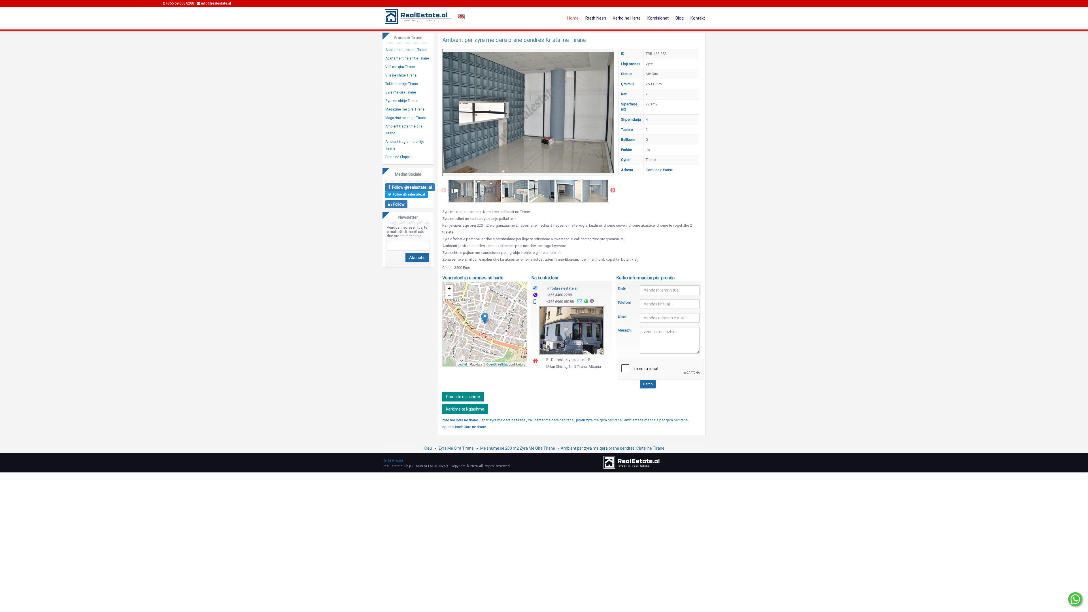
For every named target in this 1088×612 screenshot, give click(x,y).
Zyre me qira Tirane (400, 92)
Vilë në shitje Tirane (400, 75)
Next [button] (613, 190)
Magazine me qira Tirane (404, 109)
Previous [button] (444, 190)
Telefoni (624, 302)
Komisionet (658, 18)
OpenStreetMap (497, 364)
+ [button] (449, 288)
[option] (461, 191)
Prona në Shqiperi (399, 157)
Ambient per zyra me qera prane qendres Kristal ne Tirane (612, 448)
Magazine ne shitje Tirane (405, 118)
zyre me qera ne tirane (460, 420)
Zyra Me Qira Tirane (456, 448)
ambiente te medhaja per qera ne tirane (656, 420)
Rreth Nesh (595, 18)
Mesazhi (625, 330)
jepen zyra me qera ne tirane (599, 420)
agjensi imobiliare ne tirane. (464, 427)
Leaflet (462, 364)
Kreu (428, 448)
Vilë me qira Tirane (400, 67)
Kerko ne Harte (627, 18)
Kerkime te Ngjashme (465, 409)
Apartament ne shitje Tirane (407, 58)
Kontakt (697, 18)
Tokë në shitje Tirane (401, 84)
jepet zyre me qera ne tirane (503, 420)
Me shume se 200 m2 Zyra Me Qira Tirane (517, 448)
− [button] (449, 296)
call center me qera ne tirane (551, 420)
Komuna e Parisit (659, 170)
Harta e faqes (393, 460)
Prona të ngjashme (463, 396)
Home (573, 18)
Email (622, 316)
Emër (622, 288)
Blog (679, 18)
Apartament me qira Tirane (406, 50)
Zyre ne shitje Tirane (401, 101)
